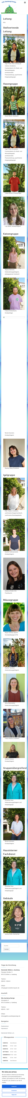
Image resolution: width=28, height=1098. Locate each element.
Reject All (14, 1094)
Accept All (14, 1086)
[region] (14, 1083)
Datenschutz (5, 1026)
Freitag (5, 1057)
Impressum (4, 1028)
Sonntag (5, 1043)
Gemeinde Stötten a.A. (7, 1033)
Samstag (5, 1060)
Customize (14, 1090)
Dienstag (5, 1048)
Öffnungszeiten (9, 1037)
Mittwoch (6, 1051)
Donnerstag (6, 1054)
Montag (5, 1045)
